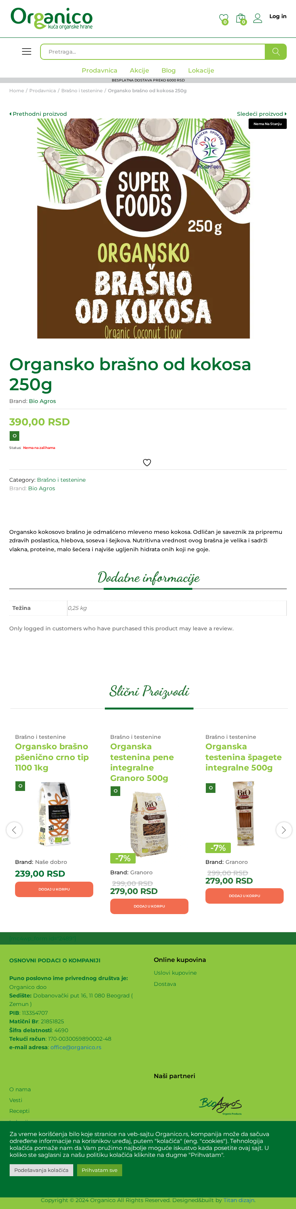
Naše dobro (51, 861)
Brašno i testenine (61, 479)
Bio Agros (42, 401)
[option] (54, 816)
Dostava (165, 983)
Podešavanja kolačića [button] (41, 1170)
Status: (15, 447)
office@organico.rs (75, 1047)
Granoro (141, 872)
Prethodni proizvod (39, 113)
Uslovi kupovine (175, 972)
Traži (276, 52)
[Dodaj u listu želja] (148, 462)
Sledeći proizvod (261, 113)
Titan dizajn (239, 1200)
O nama (20, 1089)
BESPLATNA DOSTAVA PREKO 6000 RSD (148, 80)
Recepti (19, 1110)
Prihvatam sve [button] (100, 1170)
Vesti (15, 1100)
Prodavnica (100, 70)
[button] (54, 889)
